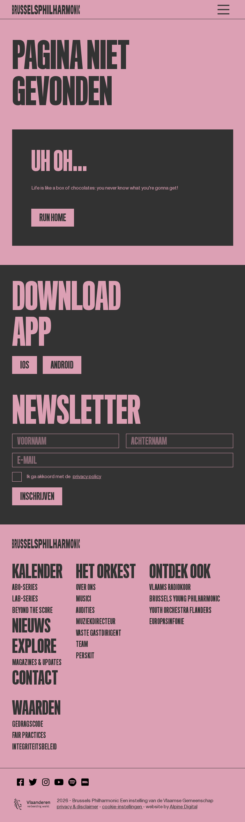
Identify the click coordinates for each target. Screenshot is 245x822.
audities (85, 610)
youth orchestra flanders (180, 610)
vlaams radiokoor (170, 587)
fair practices (29, 735)
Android (62, 365)
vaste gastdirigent (98, 633)
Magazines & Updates (37, 662)
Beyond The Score (32, 610)
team (82, 644)
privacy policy (87, 477)
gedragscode (27, 724)
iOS (24, 365)
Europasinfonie (166, 621)
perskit (85, 655)
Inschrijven (37, 496)
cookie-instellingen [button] (122, 806)
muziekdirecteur (95, 621)
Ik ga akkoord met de (63, 476)
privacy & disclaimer (77, 806)
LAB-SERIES (25, 598)
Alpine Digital (183, 806)
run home (52, 217)
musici (83, 598)
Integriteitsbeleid (34, 746)
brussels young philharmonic (184, 598)
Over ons (86, 587)
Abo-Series (25, 587)
